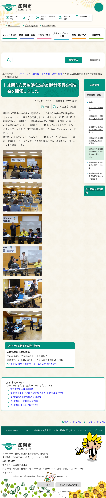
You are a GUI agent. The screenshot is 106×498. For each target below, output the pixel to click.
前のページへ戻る (72, 422)
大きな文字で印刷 (66, 106)
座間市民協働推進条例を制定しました (96, 165)
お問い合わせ (31, 25)
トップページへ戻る (95, 422)
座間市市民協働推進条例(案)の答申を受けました (96, 140)
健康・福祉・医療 (27, 35)
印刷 (47, 107)
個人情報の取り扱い (65, 430)
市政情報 (96, 35)
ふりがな (29, 17)
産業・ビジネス (79, 35)
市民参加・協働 (48, 74)
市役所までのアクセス (69, 485)
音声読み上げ (67, 17)
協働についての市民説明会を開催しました (96, 129)
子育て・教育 (44, 35)
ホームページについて (18, 430)
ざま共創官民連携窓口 (96, 109)
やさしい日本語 (14, 17)
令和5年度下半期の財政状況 (24, 405)
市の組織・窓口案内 (94, 191)
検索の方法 (95, 60)
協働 (60, 74)
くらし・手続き (9, 35)
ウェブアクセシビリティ (91, 430)
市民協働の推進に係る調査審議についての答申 (96, 176)
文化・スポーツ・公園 (61, 34)
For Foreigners (48, 25)
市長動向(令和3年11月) (21, 389)
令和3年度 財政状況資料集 (24, 401)
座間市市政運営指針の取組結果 (25, 397)
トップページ (22, 74)
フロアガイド (46, 485)
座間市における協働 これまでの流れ (96, 118)
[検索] (98, 7)
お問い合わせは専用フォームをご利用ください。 (35, 364)
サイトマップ (14, 25)
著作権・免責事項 (42, 430)
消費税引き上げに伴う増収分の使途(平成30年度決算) (36, 393)
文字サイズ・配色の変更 (47, 17)
